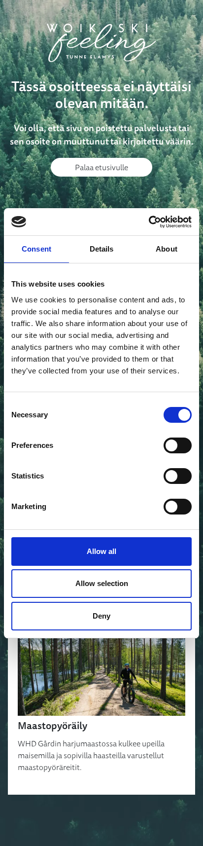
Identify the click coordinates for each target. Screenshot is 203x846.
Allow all (101, 551)
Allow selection (101, 583)
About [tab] (166, 249)
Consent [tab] (36, 249)
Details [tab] (102, 249)
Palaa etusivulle (101, 167)
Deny (101, 616)
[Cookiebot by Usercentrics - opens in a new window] (148, 222)
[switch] (178, 445)
